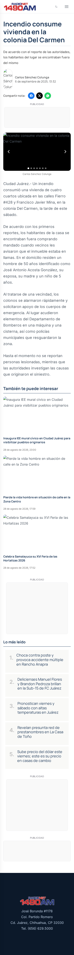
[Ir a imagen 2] (31, 168)
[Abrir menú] (66, 6)
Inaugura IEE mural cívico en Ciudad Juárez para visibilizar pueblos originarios (36, 440)
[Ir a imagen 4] (37, 168)
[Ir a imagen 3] (34, 168)
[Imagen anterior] (8, 151)
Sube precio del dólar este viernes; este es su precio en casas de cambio (39, 756)
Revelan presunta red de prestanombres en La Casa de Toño (40, 732)
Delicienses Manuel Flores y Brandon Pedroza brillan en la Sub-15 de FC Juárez (39, 684)
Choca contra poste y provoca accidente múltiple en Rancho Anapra (39, 659)
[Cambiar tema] (56, 6)
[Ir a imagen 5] (40, 168)
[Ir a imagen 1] (28, 168)
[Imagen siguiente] (65, 151)
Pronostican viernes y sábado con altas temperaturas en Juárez (38, 708)
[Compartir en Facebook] (31, 95)
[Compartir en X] (39, 95)
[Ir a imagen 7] (45, 168)
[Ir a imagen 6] (43, 168)
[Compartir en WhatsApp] (47, 95)
